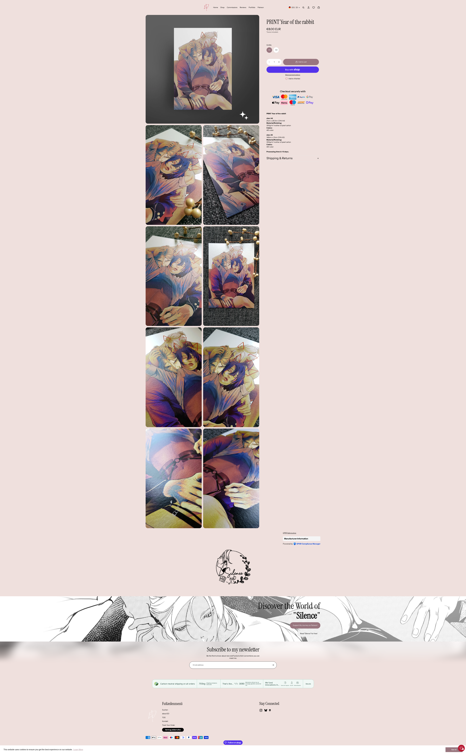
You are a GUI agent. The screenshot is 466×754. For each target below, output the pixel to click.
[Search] (303, 7)
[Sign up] (273, 665)
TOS (164, 717)
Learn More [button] (78, 750)
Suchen (165, 710)
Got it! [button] (454, 750)
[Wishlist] (313, 7)
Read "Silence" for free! (308, 633)
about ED (165, 714)
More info (308, 683)
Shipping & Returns (279, 158)
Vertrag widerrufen (173, 730)
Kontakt (165, 721)
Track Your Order (168, 725)
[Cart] (318, 7)
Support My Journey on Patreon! (305, 625)
